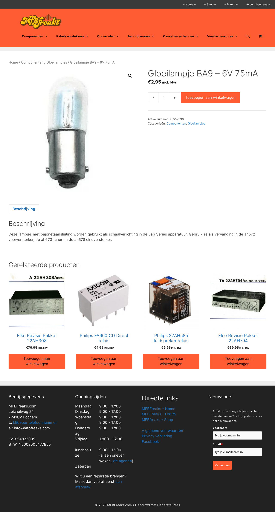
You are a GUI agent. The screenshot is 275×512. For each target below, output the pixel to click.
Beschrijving (23, 209)
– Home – (189, 4)
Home (13, 62)
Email (218, 444)
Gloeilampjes (56, 62)
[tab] (24, 209)
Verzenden (222, 465)
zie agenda (122, 461)
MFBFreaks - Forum (159, 414)
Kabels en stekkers (70, 36)
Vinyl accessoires (220, 36)
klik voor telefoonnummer (35, 422)
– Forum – (231, 4)
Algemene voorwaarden (162, 430)
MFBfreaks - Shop (157, 420)
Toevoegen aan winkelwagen (210, 97)
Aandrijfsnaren (139, 36)
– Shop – (210, 4)
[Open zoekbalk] (248, 36)
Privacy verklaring (157, 436)
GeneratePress (168, 505)
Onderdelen (106, 36)
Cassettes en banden (178, 36)
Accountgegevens (258, 4)
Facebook (150, 441)
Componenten (32, 36)
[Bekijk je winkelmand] (260, 36)
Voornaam (220, 428)
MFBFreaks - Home (158, 409)
